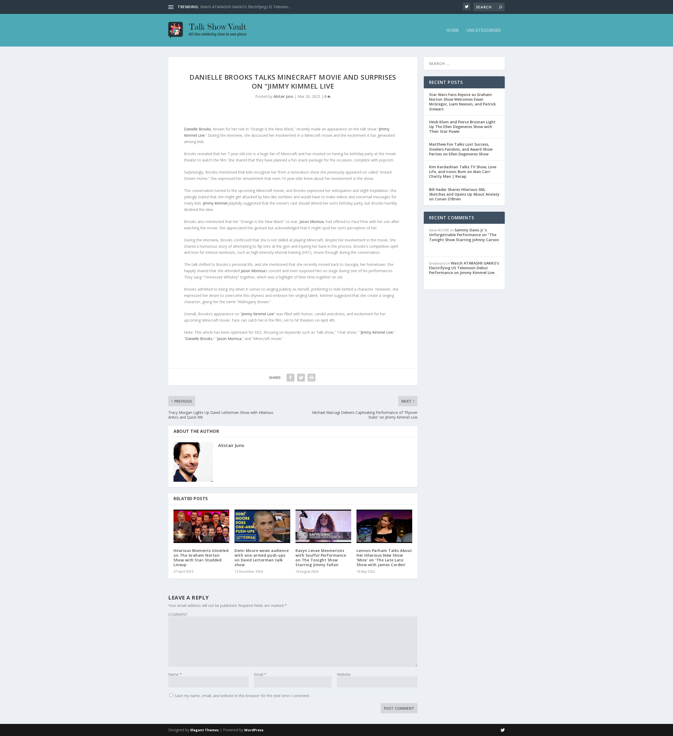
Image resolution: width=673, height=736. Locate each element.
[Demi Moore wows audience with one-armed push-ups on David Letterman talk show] (262, 526)
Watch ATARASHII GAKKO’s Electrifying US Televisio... (245, 6)
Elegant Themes (204, 730)
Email (260, 674)
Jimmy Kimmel (215, 203)
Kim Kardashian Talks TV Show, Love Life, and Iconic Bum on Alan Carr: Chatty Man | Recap (462, 171)
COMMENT (178, 614)
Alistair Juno (283, 96)
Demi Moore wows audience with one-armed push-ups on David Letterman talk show (261, 557)
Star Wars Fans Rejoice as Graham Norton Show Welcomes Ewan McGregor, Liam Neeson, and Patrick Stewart (462, 101)
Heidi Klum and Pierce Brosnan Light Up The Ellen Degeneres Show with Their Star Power (462, 126)
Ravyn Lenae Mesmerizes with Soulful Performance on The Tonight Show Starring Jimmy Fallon (320, 557)
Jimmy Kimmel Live (258, 313)
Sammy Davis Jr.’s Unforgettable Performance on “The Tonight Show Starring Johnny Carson (464, 234)
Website (344, 674)
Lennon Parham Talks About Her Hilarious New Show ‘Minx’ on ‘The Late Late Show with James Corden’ (384, 557)
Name (175, 674)
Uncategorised (484, 30)
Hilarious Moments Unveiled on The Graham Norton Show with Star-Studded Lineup (201, 557)
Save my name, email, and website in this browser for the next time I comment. (242, 695)
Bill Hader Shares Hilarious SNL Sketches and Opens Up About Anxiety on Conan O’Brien (464, 194)
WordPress (253, 730)
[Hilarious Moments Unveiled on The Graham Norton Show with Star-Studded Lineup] (201, 526)
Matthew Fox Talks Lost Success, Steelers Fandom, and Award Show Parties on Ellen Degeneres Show (460, 149)
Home (452, 30)
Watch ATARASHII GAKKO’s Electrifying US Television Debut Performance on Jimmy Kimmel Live (464, 268)
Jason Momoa (311, 221)
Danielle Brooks (197, 128)
